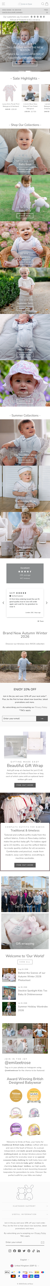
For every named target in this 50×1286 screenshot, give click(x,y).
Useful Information (24, 1214)
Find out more (25, 865)
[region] (25, 603)
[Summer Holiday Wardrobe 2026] (9, 1009)
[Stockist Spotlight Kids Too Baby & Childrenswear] (9, 993)
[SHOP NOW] (25, 198)
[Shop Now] (25, 152)
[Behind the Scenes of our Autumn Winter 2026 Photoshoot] (9, 975)
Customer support (24, 1206)
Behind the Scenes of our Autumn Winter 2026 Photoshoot (31, 976)
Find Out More (25, 785)
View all (25, 962)
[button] (3, 603)
